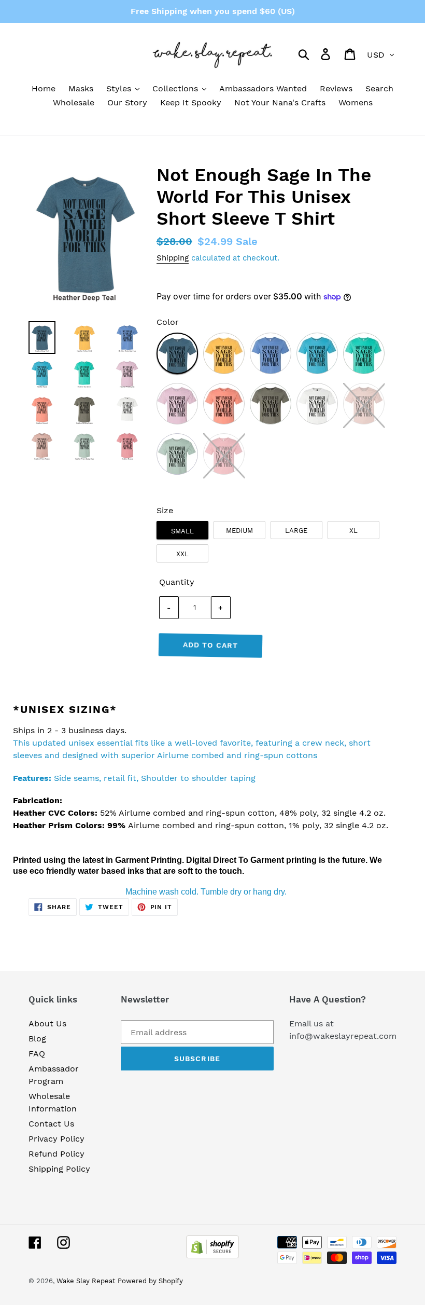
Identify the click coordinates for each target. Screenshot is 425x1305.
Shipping (173, 258)
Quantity (176, 582)
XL (353, 530)
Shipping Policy (59, 1169)
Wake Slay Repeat (85, 1281)
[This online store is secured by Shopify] (212, 1255)
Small (182, 531)
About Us (47, 1023)
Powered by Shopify (150, 1281)
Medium (239, 530)
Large (296, 530)
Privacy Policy (56, 1139)
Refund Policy (56, 1154)
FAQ (37, 1054)
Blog (37, 1038)
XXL (182, 554)
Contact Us (51, 1124)
